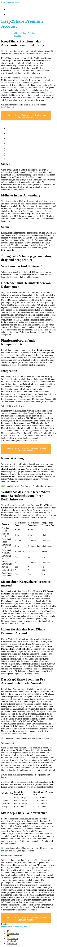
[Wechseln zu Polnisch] (11, 941)
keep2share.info (8, 107)
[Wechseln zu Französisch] (13, 933)
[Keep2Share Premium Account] (28, 34)
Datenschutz (6, 926)
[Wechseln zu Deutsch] (8, 936)
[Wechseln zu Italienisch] (12, 938)
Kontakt (16, 926)
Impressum (25, 926)
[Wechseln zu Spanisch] (12, 943)
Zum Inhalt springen (10, 2)
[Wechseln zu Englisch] (8, 931)
